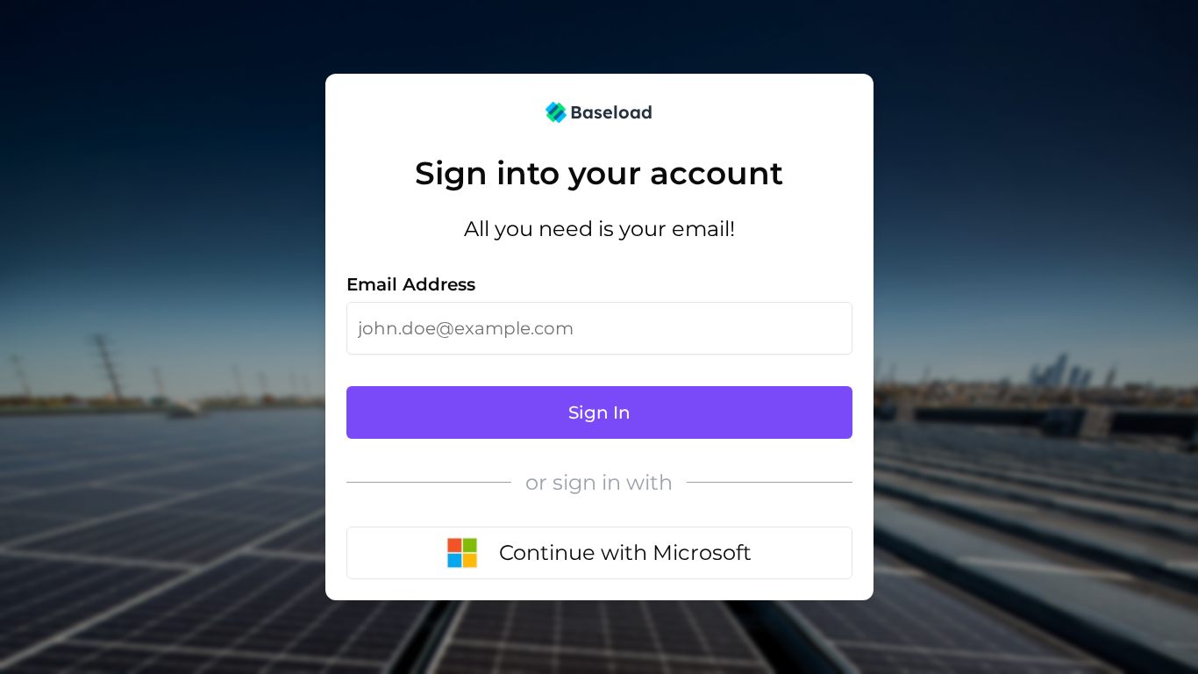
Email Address (410, 284)
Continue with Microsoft (625, 552)
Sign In (599, 412)
